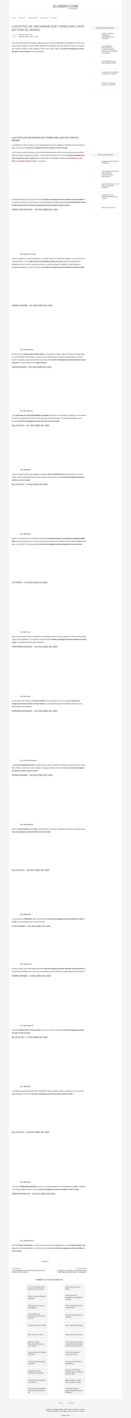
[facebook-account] (118, 18)
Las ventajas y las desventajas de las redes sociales (36, 1316)
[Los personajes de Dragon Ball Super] (19, 1353)
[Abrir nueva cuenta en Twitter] (57, 1288)
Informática (44, 18)
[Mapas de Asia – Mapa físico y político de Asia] (57, 1381)
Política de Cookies (73, 1411)
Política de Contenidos (52, 1411)
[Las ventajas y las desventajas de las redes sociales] (19, 1316)
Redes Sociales (34, 36)
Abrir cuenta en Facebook (74, 1325)
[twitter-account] (114, 18)
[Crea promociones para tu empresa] (57, 1316)
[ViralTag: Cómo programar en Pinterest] (19, 1381)
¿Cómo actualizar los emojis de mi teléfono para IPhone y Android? (72, 1271)
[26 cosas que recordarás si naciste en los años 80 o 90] (19, 1390)
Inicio (14, 18)
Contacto (21, 18)
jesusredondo (28, 34)
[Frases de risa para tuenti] (57, 1334)
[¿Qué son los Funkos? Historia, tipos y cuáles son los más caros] (57, 1372)
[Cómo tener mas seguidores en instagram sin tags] (57, 1297)
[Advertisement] (49, 68)
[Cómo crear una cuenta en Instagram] (19, 1297)
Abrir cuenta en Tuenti (35, 1334)
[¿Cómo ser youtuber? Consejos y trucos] (57, 1353)
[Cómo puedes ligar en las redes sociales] (57, 1306)
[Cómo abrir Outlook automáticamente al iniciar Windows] (57, 1390)
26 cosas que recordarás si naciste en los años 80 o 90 (37, 1390)
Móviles (54, 18)
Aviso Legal (63, 1411)
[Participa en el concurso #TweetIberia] (19, 1306)
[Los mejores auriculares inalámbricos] (57, 1362)
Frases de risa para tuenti (74, 1334)
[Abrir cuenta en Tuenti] (19, 1334)
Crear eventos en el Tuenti (37, 1325)
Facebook (71, 1403)
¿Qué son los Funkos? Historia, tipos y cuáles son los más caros (74, 1372)
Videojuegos (32, 18)
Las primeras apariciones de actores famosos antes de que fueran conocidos (74, 1344)
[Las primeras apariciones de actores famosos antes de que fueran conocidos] (57, 1344)
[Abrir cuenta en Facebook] (57, 1325)
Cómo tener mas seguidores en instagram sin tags (73, 1297)
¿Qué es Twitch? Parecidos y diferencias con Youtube (36, 1344)
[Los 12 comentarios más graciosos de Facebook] (19, 1288)
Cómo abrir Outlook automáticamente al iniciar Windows (74, 1390)
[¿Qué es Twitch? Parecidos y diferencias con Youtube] (19, 1344)
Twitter (60, 1403)
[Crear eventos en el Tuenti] (19, 1325)
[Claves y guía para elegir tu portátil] (19, 1362)
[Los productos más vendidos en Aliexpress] (19, 1372)
